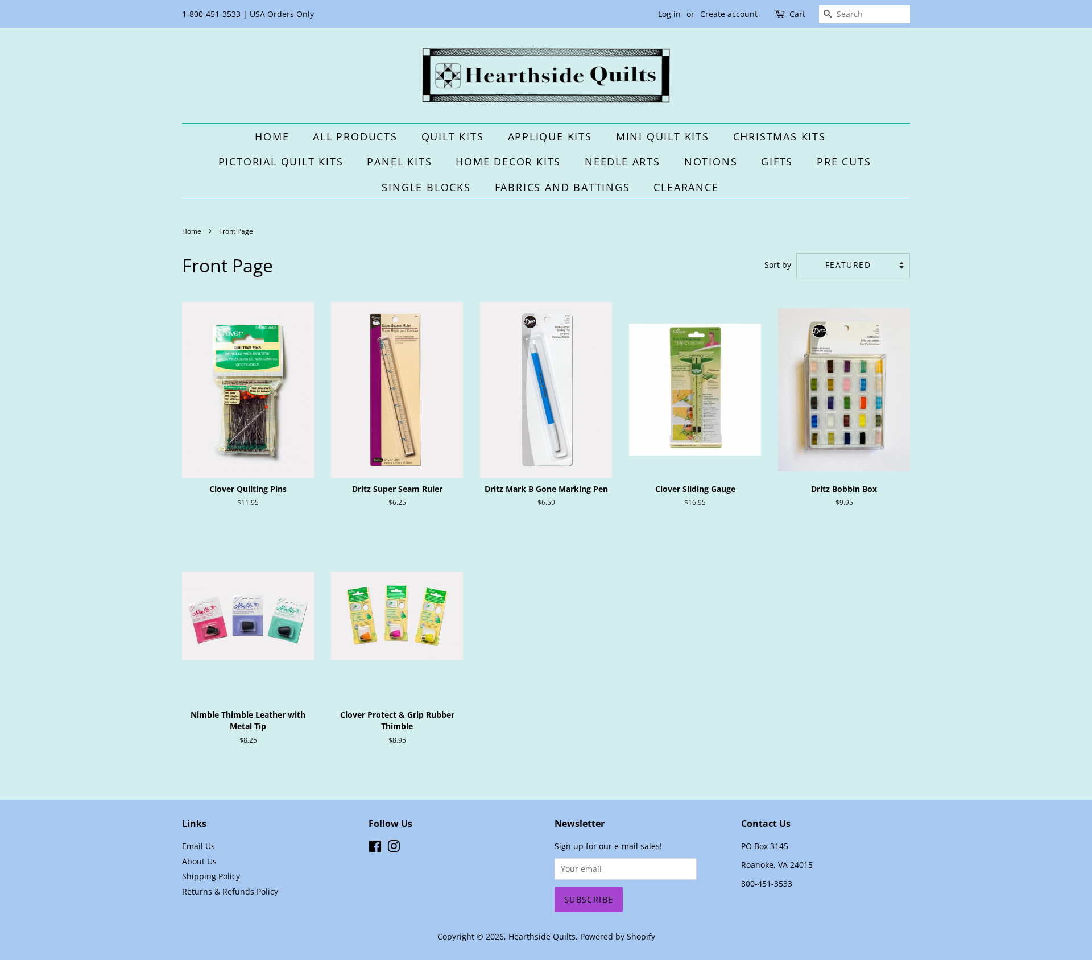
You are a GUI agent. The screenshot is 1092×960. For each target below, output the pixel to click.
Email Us (198, 846)
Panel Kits (399, 161)
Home (272, 136)
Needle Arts (622, 161)
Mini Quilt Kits (662, 136)
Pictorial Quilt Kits (281, 161)
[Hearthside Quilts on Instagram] (393, 848)
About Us (199, 861)
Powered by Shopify (617, 936)
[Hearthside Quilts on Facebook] (375, 848)
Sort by (777, 264)
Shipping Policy (211, 876)
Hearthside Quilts (542, 936)
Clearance (685, 187)
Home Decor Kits (508, 161)
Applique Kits (550, 136)
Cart (797, 14)
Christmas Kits (779, 136)
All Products (355, 136)
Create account (729, 14)
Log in (669, 14)
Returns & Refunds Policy (230, 891)
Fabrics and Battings (562, 187)
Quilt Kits (452, 136)
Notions (711, 161)
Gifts (777, 161)
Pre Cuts (844, 161)
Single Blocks (426, 187)
